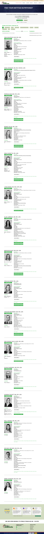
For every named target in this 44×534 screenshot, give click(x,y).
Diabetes (12, 27)
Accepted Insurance (19, 20)
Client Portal (24, 0)
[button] (41, 511)
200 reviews (8, 511)
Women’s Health (17, 27)
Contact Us (25, 20)
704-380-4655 (36, 0)
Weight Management (7, 27)
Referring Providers (30, 0)
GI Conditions (31, 27)
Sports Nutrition (36, 27)
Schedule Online (21, 526)
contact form (21, 17)
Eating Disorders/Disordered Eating (24, 27)
